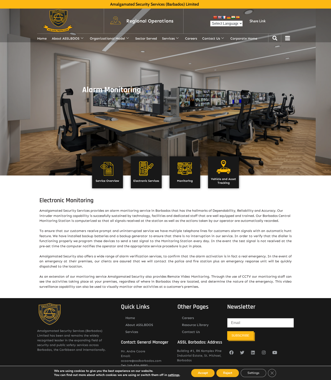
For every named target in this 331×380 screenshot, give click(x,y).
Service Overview (107, 180)
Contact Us (211, 38)
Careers (191, 38)
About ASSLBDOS (65, 38)
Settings (253, 373)
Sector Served (146, 38)
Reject (227, 373)
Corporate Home (243, 38)
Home (42, 38)
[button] (150, 21)
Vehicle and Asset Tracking (223, 180)
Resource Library (195, 325)
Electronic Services (146, 180)
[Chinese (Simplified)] (215, 17)
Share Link (257, 21)
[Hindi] (233, 17)
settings (173, 375)
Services (168, 38)
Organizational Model (107, 38)
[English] (220, 17)
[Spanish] (238, 17)
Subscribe (240, 335)
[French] (224, 17)
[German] (229, 17)
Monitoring (185, 180)
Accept (203, 373)
